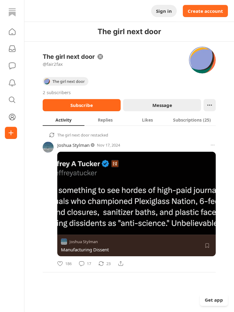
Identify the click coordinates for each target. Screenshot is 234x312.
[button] (12, 31)
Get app (214, 300)
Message (162, 105)
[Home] (12, 12)
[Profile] (12, 117)
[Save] (207, 245)
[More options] (213, 145)
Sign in (164, 11)
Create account (205, 11)
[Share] (120, 263)
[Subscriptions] (12, 48)
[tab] (63, 120)
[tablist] (129, 120)
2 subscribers (57, 92)
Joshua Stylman (73, 145)
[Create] (11, 133)
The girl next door (73, 135)
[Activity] (12, 83)
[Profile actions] (210, 105)
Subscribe (81, 105)
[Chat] (12, 65)
